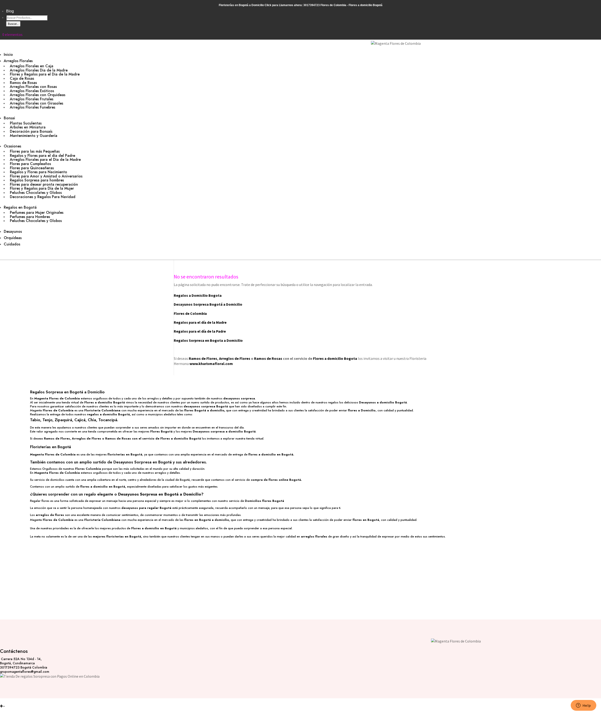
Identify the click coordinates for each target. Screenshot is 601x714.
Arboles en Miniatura (28, 127)
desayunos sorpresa (239, 398)
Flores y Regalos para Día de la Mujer (42, 188)
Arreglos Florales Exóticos (32, 91)
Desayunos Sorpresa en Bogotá (142, 462)
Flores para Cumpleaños (30, 163)
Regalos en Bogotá (20, 207)
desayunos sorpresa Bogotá (206, 406)
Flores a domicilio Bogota (335, 358)
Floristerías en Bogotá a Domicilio (241, 5)
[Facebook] (4, 701)
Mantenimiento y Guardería (33, 135)
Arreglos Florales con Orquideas (37, 95)
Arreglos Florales (18, 61)
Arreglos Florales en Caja (31, 66)
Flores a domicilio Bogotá (104, 402)
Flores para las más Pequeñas (35, 151)
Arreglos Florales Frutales (31, 99)
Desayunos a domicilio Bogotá (383, 402)
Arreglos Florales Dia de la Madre (39, 70)
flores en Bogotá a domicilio (206, 520)
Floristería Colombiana (102, 410)
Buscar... (13, 24)
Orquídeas (13, 238)
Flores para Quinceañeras (32, 168)
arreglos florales (314, 536)
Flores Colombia (88, 468)
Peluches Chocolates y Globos (36, 192)
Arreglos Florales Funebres (32, 107)
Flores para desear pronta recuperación (44, 184)
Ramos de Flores (203, 358)
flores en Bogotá (366, 520)
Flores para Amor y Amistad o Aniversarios (46, 176)
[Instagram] (1, 701)
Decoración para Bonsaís (31, 131)
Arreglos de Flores (234, 358)
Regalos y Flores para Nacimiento (38, 172)
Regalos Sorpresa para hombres (37, 180)
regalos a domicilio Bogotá (108, 414)
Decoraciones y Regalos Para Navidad (42, 196)
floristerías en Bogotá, (124, 536)
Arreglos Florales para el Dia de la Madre (45, 159)
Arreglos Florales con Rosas (33, 86)
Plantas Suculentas (26, 123)
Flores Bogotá (161, 431)
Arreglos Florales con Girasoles (36, 103)
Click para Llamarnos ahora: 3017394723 (292, 5)
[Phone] (7, 701)
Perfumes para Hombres (30, 216)
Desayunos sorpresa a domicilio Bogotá (224, 431)
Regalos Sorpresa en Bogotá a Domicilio (67, 392)
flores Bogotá (195, 410)
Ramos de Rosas (23, 82)
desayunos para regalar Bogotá (146, 508)
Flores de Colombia (58, 410)
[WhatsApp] (11, 701)
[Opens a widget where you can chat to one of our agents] (583, 706)
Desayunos (13, 231)
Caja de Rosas (22, 78)
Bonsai (9, 118)
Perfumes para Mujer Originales (36, 212)
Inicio (8, 54)
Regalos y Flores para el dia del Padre (42, 155)
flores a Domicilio (362, 410)
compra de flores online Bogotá (276, 479)
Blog (10, 11)
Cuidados (12, 244)
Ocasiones (12, 146)
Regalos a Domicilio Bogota (198, 295)
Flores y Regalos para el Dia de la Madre (45, 74)
